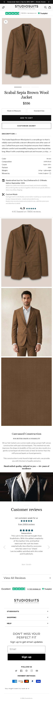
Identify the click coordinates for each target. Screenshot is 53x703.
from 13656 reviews (26, 524)
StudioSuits (28, 698)
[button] (3, 7)
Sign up (26, 657)
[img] (26, 521)
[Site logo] (26, 601)
